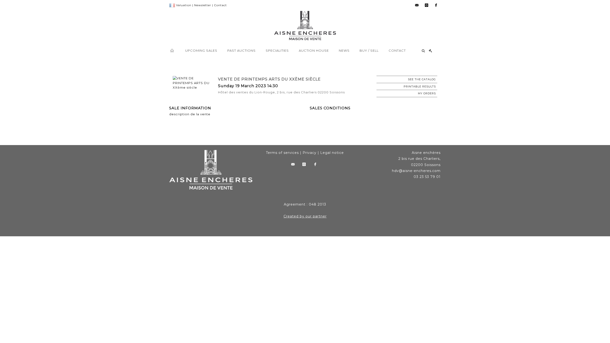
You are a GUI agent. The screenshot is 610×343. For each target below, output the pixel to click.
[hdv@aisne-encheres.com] (417, 5)
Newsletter (202, 5)
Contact (220, 5)
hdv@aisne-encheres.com (416, 171)
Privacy (309, 153)
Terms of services (282, 153)
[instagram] (426, 5)
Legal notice (332, 153)
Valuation (183, 5)
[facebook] (436, 5)
